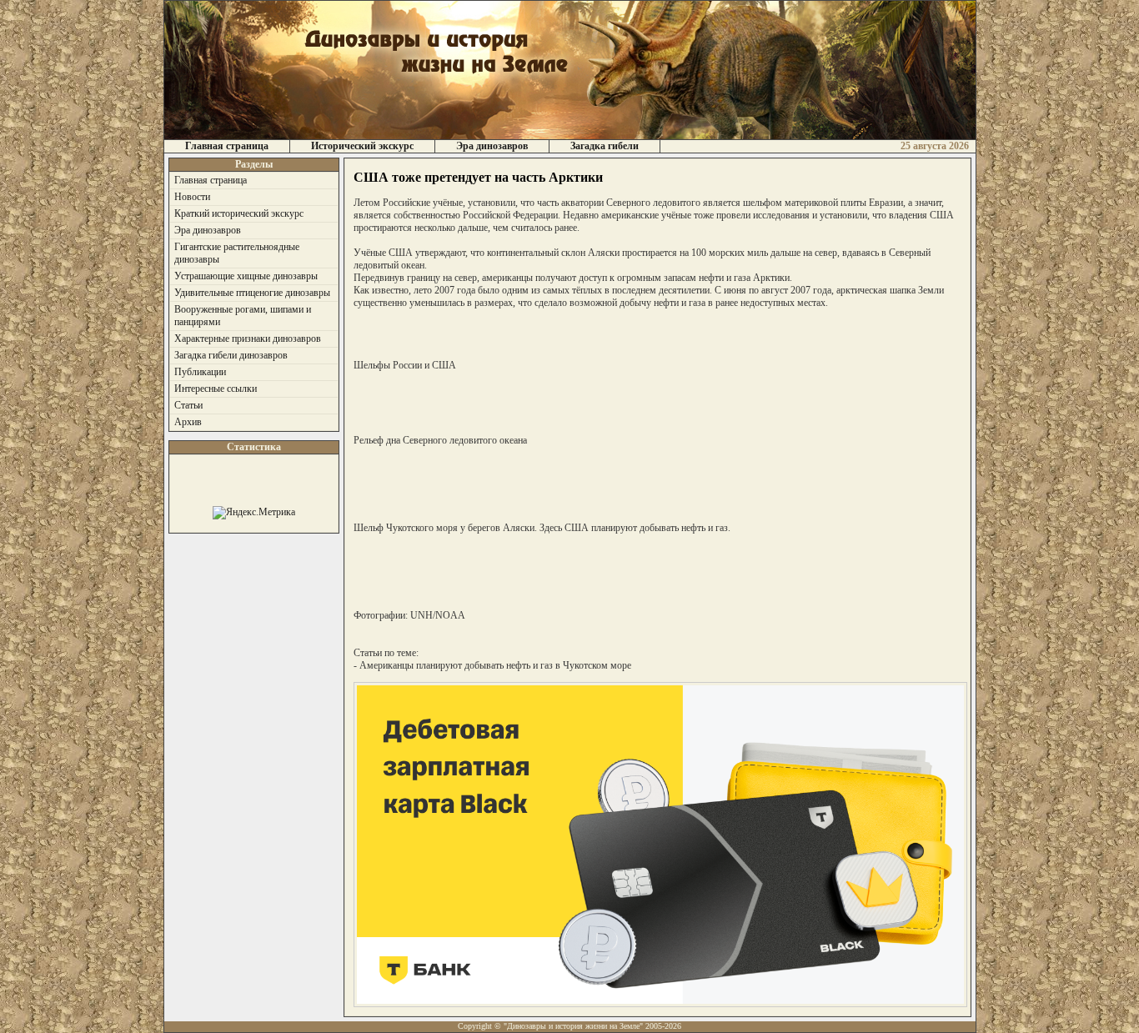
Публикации (200, 372)
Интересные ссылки (215, 388)
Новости (192, 197)
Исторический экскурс (362, 146)
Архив (188, 422)
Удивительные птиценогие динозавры (252, 292)
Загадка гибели (604, 146)
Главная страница (226, 146)
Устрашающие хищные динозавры (246, 276)
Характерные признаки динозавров (247, 338)
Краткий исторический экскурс (239, 213)
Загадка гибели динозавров (231, 355)
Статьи (188, 405)
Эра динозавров (492, 146)
